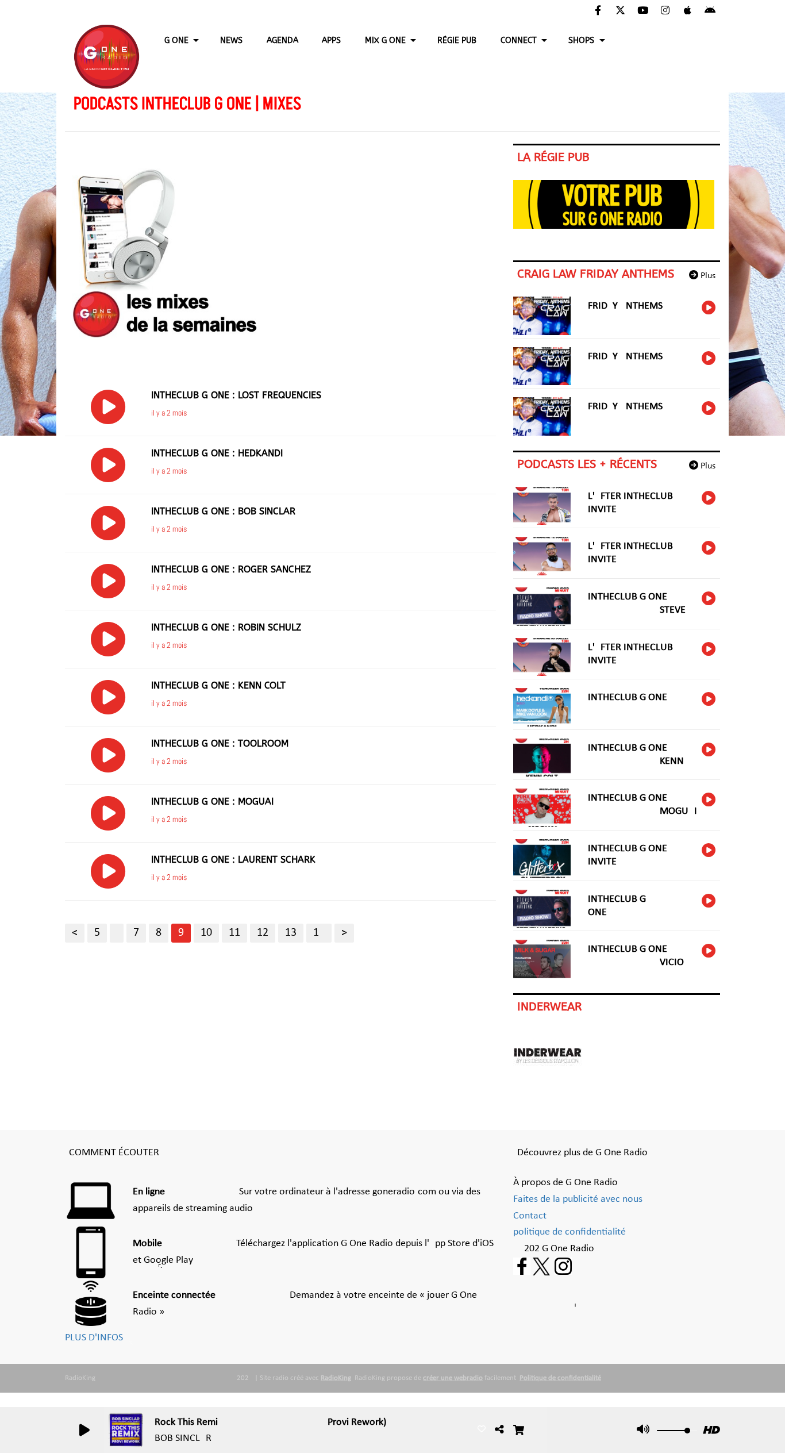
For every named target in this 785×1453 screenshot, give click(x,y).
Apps (331, 40)
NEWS (231, 40)
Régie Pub (456, 40)
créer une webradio (453, 1378)
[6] (117, 933)
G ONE (176, 40)
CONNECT (519, 40)
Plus (706, 275)
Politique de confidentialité (560, 1378)
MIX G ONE (385, 40)
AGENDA (282, 40)
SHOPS (581, 40)
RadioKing (336, 1378)
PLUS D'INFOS (94, 1337)
